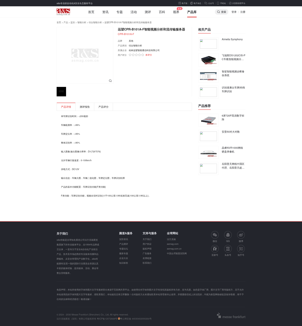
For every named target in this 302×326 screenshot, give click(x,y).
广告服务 (147, 253)
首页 (91, 11)
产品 (66, 22)
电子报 (184, 3)
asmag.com (173, 243)
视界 (176, 11)
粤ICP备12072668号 (107, 318)
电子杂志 (197, 3)
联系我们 (147, 262)
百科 (162, 11)
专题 (119, 11)
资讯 (105, 11)
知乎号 (241, 254)
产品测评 (123, 243)
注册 (242, 12)
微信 (215, 237)
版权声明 (147, 248)
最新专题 (123, 253)
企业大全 (123, 258)
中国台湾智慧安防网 (177, 253)
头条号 (228, 254)
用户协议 (147, 243)
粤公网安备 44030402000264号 (136, 318)
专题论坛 (123, 248)
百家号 (215, 254)
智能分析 (81, 22)
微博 (241, 241)
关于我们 (147, 239)
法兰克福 (171, 239)
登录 (234, 12)
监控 (72, 22)
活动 (134, 11)
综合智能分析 (95, 22)
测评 (148, 11)
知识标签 (123, 262)
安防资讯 (123, 239)
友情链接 (147, 258)
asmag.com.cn (174, 248)
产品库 (192, 11)
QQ (228, 241)
